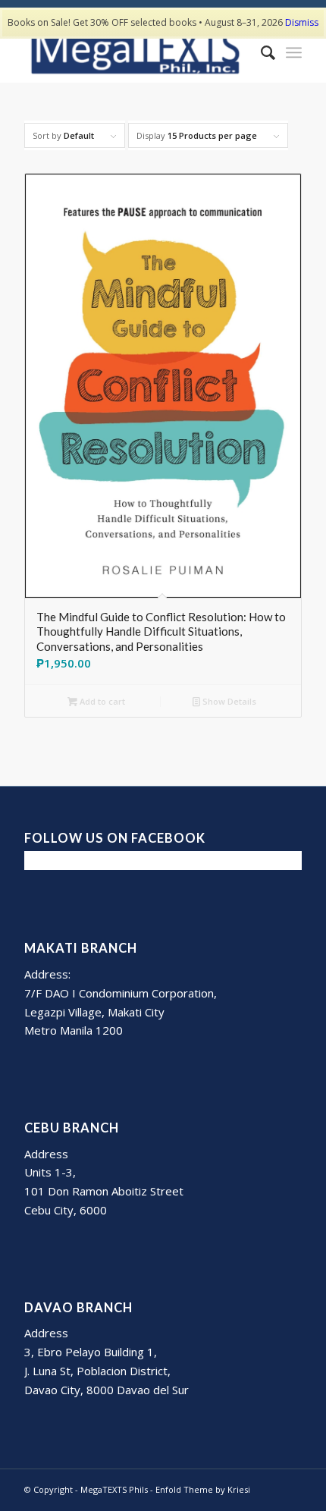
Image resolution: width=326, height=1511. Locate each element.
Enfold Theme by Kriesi (202, 1489)
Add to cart (101, 701)
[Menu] (294, 52)
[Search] (260, 52)
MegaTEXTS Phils (114, 1489)
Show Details (228, 701)
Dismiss (301, 22)
